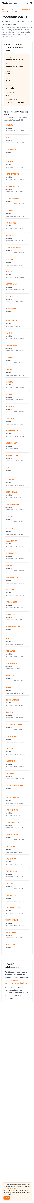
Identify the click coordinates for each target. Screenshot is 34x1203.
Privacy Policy (13, 1188)
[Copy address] (28, 47)
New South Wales (14, 10)
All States (4, 10)
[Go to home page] (11, 3)
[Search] (27, 3)
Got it (7, 1197)
